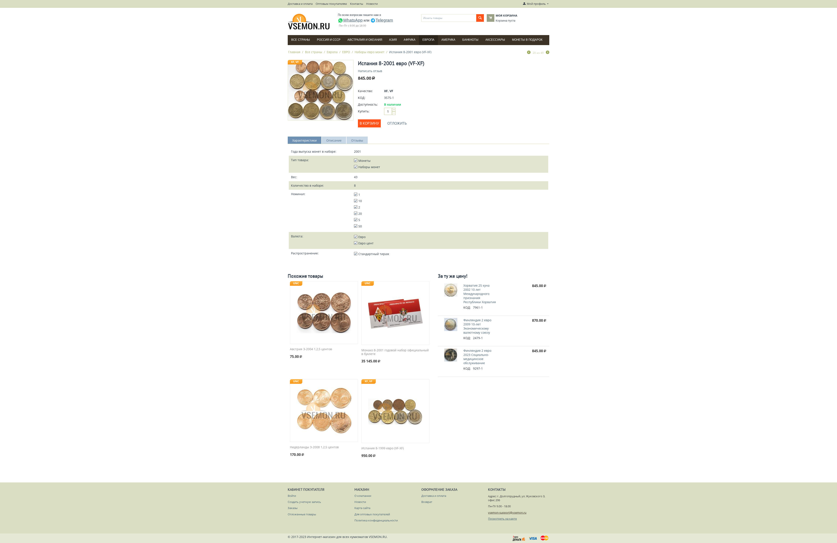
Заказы (293, 508)
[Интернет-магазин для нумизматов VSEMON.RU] (309, 22)
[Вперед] (547, 52)
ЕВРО (346, 52)
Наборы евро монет (369, 52)
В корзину (369, 123)
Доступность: (368, 104)
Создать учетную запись (304, 502)
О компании (362, 496)
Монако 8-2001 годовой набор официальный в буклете (395, 352)
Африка (409, 39)
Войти (292, 496)
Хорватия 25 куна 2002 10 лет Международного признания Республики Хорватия (479, 293)
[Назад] (529, 52)
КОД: (361, 98)
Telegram (384, 20)
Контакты (356, 4)
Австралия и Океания (364, 39)
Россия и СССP (328, 39)
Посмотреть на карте (502, 519)
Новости (372, 4)
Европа (428, 39)
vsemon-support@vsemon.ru (507, 512)
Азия (393, 39)
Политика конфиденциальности (376, 520)
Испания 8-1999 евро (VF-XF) (382, 448)
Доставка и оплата (300, 4)
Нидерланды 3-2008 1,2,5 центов (314, 447)
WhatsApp (353, 20)
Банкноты (470, 39)
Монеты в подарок (527, 39)
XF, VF (295, 62)
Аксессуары (495, 39)
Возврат (426, 502)
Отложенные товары (302, 514)
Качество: (365, 91)
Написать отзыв (370, 71)
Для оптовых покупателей (372, 514)
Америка (448, 39)
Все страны (300, 39)
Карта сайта (362, 508)
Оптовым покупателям (331, 4)
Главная (294, 52)
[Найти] (480, 18)
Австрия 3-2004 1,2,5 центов (311, 349)
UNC (296, 283)
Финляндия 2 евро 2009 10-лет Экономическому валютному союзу (477, 326)
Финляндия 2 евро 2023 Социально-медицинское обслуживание (477, 356)
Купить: (363, 111)
